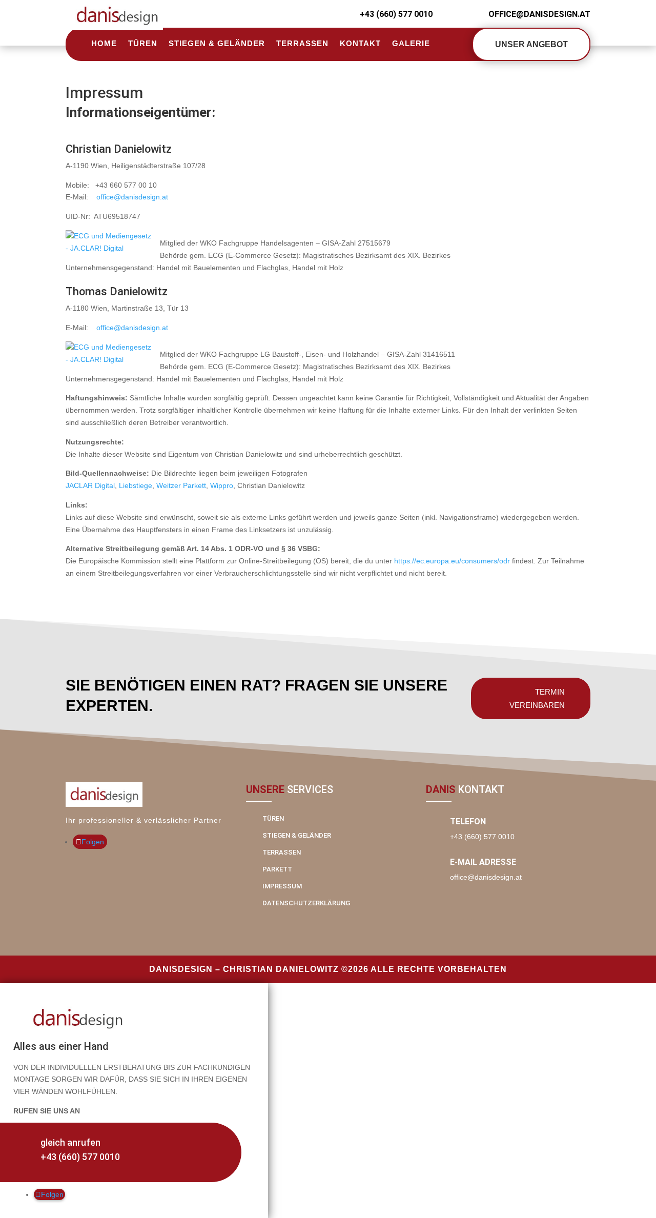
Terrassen (302, 43)
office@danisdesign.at (132, 197)
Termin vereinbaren (537, 698)
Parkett (277, 869)
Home (104, 43)
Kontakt (360, 43)
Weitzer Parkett (181, 485)
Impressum (282, 886)
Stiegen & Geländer (217, 43)
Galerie (411, 43)
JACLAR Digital (90, 485)
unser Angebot (531, 44)
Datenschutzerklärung (306, 903)
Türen (142, 43)
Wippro (221, 485)
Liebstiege (135, 485)
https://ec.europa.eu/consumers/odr (452, 561)
